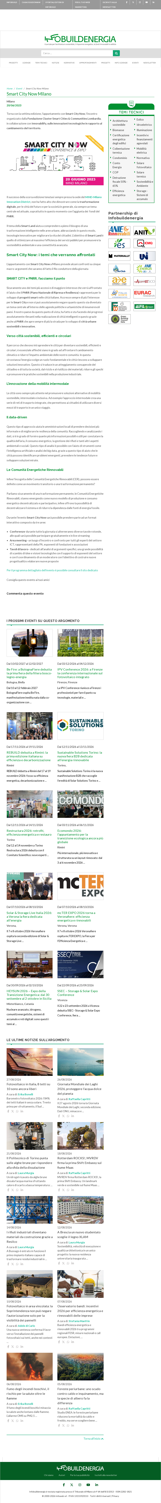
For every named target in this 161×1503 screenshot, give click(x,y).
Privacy (115, 1496)
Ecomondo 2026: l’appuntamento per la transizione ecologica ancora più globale (80, 836)
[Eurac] (144, 293)
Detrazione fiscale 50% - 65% (120, 181)
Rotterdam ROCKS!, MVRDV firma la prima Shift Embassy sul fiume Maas (79, 1162)
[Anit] (144, 230)
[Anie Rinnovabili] (119, 230)
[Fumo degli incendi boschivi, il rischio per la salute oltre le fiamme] (30, 1366)
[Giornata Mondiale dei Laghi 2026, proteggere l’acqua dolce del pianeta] (80, 1062)
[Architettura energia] (119, 280)
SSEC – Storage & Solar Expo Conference (77, 993)
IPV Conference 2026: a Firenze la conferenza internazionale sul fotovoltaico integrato (80, 673)
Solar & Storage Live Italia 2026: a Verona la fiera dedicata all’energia (29, 916)
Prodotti (13, 63)
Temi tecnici (41, 63)
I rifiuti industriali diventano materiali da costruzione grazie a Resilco (30, 1236)
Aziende (26, 63)
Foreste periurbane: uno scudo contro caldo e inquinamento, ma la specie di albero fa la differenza (80, 1396)
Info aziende (121, 63)
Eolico (140, 119)
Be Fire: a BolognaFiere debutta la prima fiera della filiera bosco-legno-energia (29, 673)
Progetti (105, 63)
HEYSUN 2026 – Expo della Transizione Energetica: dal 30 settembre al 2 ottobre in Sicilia (29, 994)
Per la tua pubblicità (79, 1475)
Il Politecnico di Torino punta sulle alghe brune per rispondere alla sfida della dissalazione (29, 1162)
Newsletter (149, 63)
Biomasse (118, 130)
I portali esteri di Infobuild (54, 4)
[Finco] (119, 306)
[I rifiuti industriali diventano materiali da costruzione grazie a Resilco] (30, 1210)
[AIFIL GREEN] (144, 306)
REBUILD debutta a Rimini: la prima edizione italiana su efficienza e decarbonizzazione (29, 756)
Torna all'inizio (92, 1438)
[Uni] (144, 255)
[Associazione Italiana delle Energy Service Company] (144, 280)
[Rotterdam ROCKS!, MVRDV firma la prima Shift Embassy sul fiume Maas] (80, 1136)
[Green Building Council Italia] (119, 318)
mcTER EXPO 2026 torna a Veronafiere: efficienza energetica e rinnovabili (76, 916)
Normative (69, 63)
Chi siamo (48, 1475)
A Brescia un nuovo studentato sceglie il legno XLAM (79, 1234)
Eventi (135, 63)
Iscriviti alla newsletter (110, 4)
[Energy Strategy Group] (119, 243)
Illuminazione (144, 130)
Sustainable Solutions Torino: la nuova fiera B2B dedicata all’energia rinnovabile (79, 756)
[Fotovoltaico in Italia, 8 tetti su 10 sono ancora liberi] (30, 1062)
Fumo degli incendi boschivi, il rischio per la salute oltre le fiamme (28, 1393)
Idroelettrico (144, 124)
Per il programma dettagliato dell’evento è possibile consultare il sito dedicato (52, 570)
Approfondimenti (88, 63)
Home (9, 88)
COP (115, 172)
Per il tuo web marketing (82, 4)
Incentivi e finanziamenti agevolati (145, 139)
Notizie (55, 63)
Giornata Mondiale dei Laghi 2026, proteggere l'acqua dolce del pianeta (79, 1088)
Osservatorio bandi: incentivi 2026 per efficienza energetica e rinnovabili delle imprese (80, 1310)
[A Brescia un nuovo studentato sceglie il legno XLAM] (80, 1210)
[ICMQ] (144, 243)
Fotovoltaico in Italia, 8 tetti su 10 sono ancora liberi (28, 1086)
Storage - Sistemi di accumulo (142, 195)
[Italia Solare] (119, 293)
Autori (62, 1475)
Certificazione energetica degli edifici (121, 139)
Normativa (143, 158)
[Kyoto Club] (119, 268)
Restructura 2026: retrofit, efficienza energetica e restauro (29, 832)
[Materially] (119, 255)
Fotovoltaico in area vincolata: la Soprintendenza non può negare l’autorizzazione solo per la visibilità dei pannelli (30, 1313)
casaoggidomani (31, 2)
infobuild (12, 2)
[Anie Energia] (144, 268)
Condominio (120, 158)
